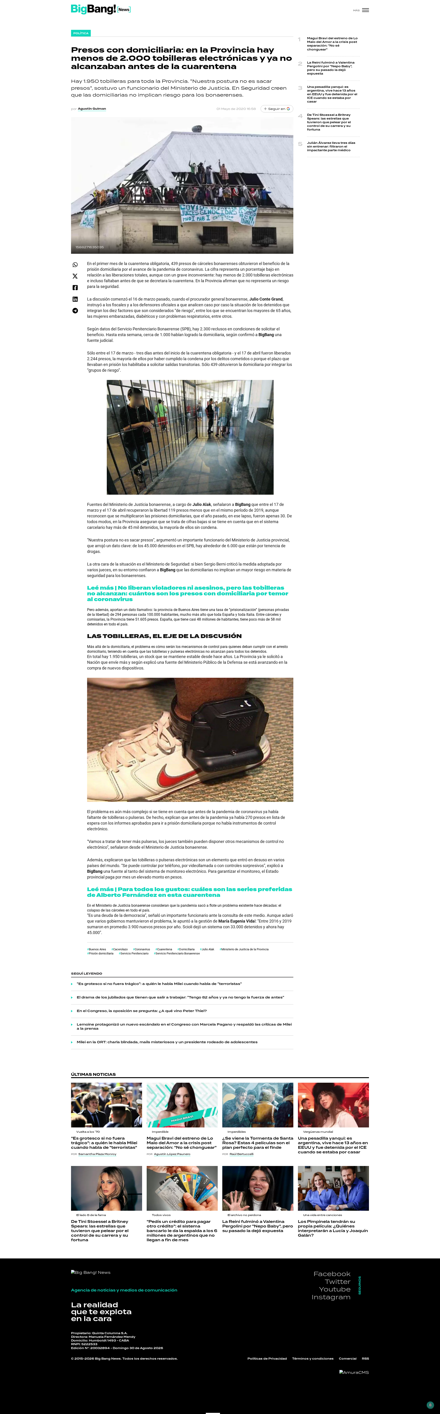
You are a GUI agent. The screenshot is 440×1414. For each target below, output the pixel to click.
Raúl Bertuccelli (241, 1154)
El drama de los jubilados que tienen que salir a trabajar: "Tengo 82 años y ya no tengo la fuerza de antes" (180, 997)
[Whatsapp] (75, 265)
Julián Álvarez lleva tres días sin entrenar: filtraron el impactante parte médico (331, 147)
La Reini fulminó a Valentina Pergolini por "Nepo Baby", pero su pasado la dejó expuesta (331, 68)
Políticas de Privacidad (267, 1359)
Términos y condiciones (313, 1359)
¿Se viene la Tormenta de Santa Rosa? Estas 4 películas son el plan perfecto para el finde (257, 1143)
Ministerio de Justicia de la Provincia (245, 949)
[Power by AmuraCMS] (354, 1372)
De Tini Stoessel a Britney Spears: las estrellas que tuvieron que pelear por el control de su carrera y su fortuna (329, 122)
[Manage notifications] (430, 1405)
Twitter (338, 1281)
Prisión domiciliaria (101, 953)
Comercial (348, 1359)
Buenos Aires (97, 949)
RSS (365, 1359)
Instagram (331, 1297)
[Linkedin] (75, 299)
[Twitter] (75, 276)
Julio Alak (208, 949)
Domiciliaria (187, 949)
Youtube (335, 1289)
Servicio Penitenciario (134, 953)
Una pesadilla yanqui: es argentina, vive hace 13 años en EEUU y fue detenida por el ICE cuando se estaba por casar (332, 94)
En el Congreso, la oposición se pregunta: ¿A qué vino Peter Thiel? (142, 1011)
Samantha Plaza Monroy (97, 1154)
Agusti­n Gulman (92, 109)
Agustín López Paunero (172, 1154)
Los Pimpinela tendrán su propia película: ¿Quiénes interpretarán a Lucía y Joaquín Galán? (333, 1228)
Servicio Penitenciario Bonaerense (178, 953)
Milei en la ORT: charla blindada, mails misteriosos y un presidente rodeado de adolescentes (167, 1042)
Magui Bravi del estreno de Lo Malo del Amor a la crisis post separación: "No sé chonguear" (332, 44)
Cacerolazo (120, 949)
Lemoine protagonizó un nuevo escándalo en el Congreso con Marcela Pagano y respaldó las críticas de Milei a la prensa (184, 1026)
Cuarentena (164, 949)
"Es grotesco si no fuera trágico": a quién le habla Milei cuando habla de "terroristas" (159, 984)
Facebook (332, 1273)
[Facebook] (75, 288)
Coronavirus (142, 949)
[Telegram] (75, 311)
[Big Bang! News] (101, 9)
